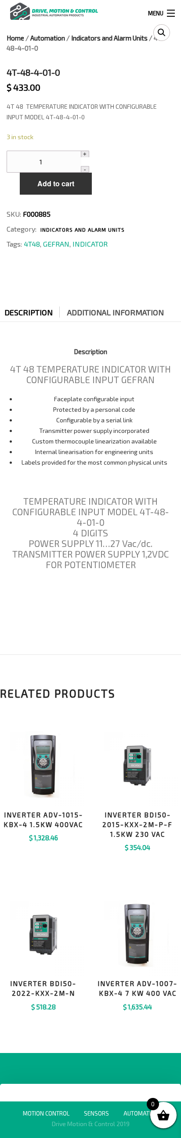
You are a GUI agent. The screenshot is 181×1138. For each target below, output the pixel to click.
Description (28, 312)
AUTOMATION (141, 1113)
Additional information (115, 312)
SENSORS (96, 1113)
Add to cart (55, 183)
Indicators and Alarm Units (109, 38)
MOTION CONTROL (46, 1113)
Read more (138, 858)
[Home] (54, 12)
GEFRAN (56, 244)
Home (15, 38)
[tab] (35, 310)
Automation (47, 38)
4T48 (32, 244)
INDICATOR (90, 244)
